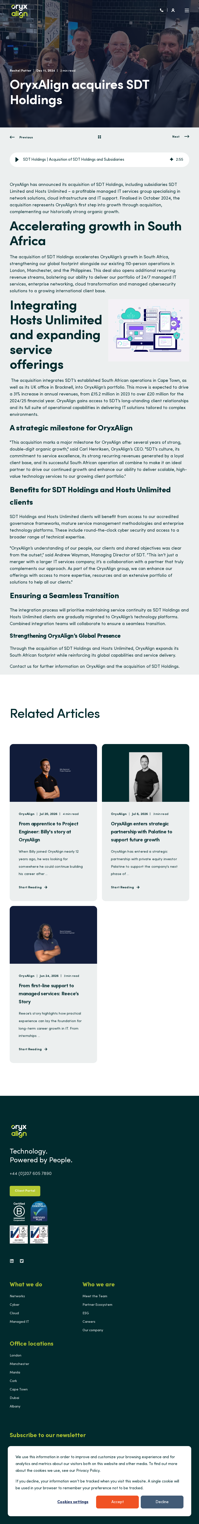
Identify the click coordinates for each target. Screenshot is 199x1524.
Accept (117, 1502)
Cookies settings (72, 1502)
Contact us (21, 667)
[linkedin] (13, 1261)
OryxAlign (19, 185)
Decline (162, 1502)
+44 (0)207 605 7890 (31, 1174)
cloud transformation (96, 284)
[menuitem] (17, 1296)
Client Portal (25, 1191)
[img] (172, 160)
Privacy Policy (88, 1471)
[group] (99, 159)
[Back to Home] (19, 10)
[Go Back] (99, 138)
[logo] (19, 1130)
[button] (17, 160)
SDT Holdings (166, 610)
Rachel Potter (20, 71)
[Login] (173, 10)
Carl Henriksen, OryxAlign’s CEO (111, 449)
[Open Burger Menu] (187, 10)
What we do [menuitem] (26, 1285)
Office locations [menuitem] (31, 1344)
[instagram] (20, 1261)
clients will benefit (98, 517)
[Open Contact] (161, 10)
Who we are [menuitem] (99, 1285)
